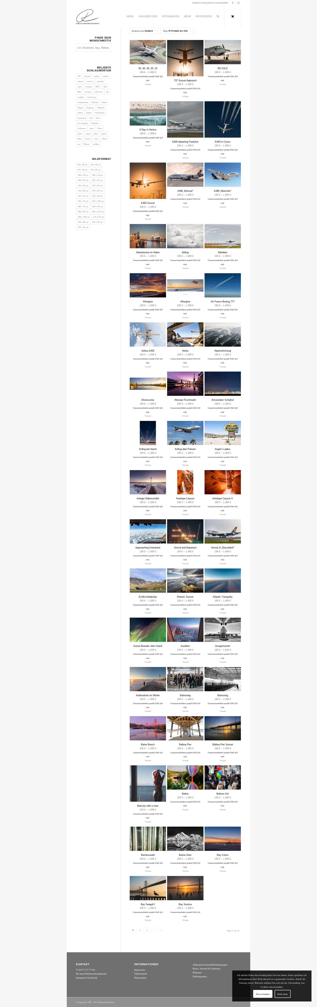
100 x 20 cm (83, 175)
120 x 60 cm (97, 185)
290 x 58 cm (83, 227)
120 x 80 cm (83, 190)
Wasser (87, 144)
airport (80, 81)
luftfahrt (95, 123)
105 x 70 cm (97, 180)
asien (80, 86)
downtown (91, 97)
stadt (96, 138)
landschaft (82, 118)
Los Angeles (83, 123)
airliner (106, 76)
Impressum (139, 969)
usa (79, 144)
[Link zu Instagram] (238, 3)
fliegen (80, 107)
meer (92, 128)
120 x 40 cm (83, 185)
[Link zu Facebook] (232, 3)
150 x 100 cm (98, 201)
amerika (100, 81)
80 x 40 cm (96, 164)
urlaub (104, 138)
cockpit (81, 97)
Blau (79, 91)
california (98, 91)
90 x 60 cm (96, 169)
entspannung (83, 102)
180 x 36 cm (83, 206)
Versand (148, 84)
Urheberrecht (140, 973)
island (80, 112)
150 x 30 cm (97, 190)
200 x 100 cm (84, 216)
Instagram (81, 977)
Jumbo (89, 112)
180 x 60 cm (97, 206)
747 (79, 76)
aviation (88, 86)
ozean (87, 133)
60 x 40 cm (82, 164)
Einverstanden (263, 994)
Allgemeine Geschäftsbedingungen (210, 964)
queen (103, 133)
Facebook (92, 977)
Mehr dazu (282, 994)
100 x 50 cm (83, 180)
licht (98, 118)
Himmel (101, 107)
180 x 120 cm (98, 211)
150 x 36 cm (83, 196)
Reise (80, 138)
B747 (98, 86)
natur (80, 133)
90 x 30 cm (82, 169)
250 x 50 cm (97, 222)
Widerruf (197, 972)
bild (105, 86)
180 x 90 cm (83, 211)
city (107, 91)
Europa (95, 102)
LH (91, 118)
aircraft (87, 76)
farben (104, 102)
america (90, 81)
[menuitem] (130, 17)
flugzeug (90, 107)
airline (96, 76)
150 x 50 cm (97, 196)
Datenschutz (140, 977)
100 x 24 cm (97, 175)
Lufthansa (82, 128)
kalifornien (100, 112)
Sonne (88, 138)
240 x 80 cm (83, 222)
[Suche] (217, 17)
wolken (96, 144)
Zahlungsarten (200, 976)
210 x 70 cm (98, 216)
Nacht (99, 128)
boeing (88, 91)
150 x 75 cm (83, 201)
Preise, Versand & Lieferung (206, 968)
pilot (96, 133)
